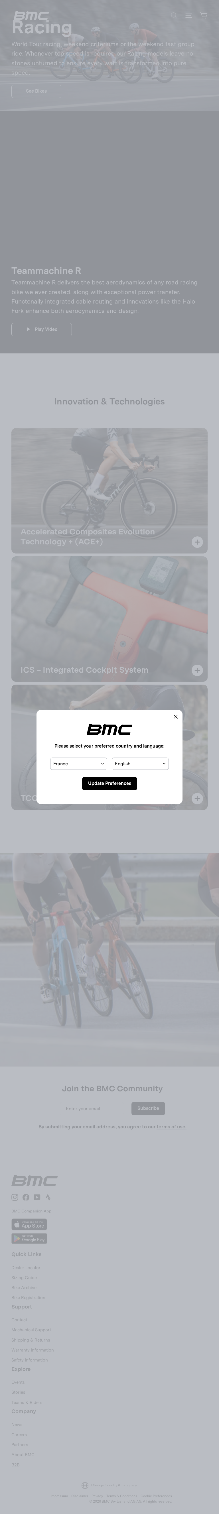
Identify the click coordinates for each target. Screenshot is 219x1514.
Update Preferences (109, 783)
